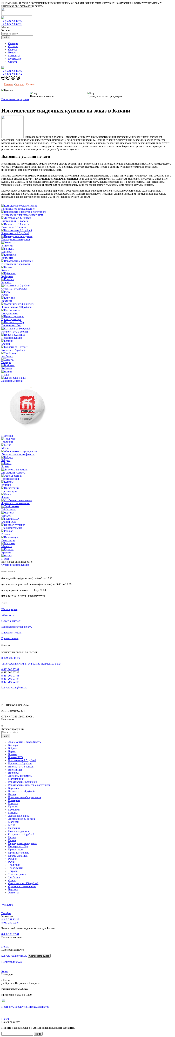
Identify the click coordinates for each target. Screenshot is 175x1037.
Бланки (12, 754)
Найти (6, 37)
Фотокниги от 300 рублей (23, 883)
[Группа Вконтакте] (8, 78)
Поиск (5, 1018)
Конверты (14, 800)
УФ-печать (7, 615)
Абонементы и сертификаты (24, 741)
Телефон (6, 913)
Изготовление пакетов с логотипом (29, 785)
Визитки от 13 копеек (20, 766)
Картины (13, 788)
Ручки (11, 861)
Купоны (13, 812)
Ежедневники (16, 778)
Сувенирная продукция (15, 564)
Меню (11, 824)
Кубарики (14, 809)
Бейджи (12, 748)
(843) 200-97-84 (10, 678)
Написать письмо (11, 961)
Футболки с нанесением (22, 886)
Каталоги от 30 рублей (21, 791)
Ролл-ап (12, 858)
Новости (13, 52)
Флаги (12, 880)
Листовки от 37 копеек (21, 818)
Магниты (13, 821)
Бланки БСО (15, 757)
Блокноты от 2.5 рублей (22, 760)
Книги (12, 794)
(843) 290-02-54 (10, 681)
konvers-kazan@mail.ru (14, 687)
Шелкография (9, 609)
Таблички (14, 864)
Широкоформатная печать (16, 626)
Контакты (14, 55)
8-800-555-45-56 (10, 657)
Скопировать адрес (39, 956)
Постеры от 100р (18, 846)
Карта (4, 971)
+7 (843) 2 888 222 (11, 21)
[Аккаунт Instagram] (13, 78)
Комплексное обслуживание (24, 797)
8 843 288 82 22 (10, 919)
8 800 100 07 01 (10, 934)
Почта (5, 946)
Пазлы (12, 837)
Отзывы (13, 46)
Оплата (12, 61)
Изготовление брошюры (22, 781)
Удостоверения (17, 874)
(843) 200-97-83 (10, 675)
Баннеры (13, 745)
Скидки (12, 49)
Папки (12, 840)
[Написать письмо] (3, 78)
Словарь (13, 43)
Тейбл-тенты (15, 867)
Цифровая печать (11, 632)
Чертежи (13, 889)
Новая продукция (18, 831)
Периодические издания (22, 843)
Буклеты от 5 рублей (20, 763)
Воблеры (13, 772)
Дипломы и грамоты (20, 775)
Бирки (12, 751)
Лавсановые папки (19, 815)
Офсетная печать (11, 620)
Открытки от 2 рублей (21, 834)
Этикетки (13, 892)
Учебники (14, 877)
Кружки (13, 806)
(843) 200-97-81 (10, 669)
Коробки (13, 803)
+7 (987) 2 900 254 (11, 24)
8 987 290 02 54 (10, 922)
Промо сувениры (18, 855)
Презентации (16, 849)
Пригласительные (18, 852)
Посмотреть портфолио (15, 99)
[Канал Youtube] (18, 78)
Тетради (13, 871)
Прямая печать (9, 638)
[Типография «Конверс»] (16, 14)
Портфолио (15, 58)
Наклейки (14, 828)
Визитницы (15, 769)
